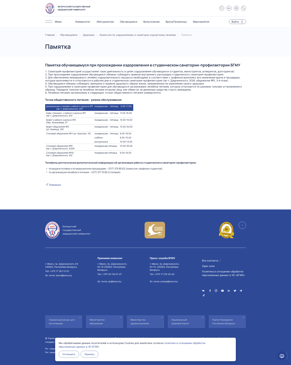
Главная (50, 34)
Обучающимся (128, 21)
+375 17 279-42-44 (164, 274)
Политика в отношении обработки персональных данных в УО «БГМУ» (223, 273)
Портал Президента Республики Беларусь (223, 321)
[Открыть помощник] (281, 355)
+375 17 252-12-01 (59, 271)
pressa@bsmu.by (169, 281)
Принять (89, 354)
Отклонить (68, 354)
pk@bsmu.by (114, 281)
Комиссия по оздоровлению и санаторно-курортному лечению (138, 34)
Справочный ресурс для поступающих (61, 321)
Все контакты (210, 260)
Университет (82, 21)
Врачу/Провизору (176, 21)
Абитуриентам (105, 21)
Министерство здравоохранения (139, 321)
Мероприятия (201, 21)
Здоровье (88, 34)
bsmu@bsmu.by (64, 275)
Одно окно (208, 266)
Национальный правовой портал (180, 321)
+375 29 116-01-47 (112, 274)
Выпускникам (151, 21)
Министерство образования (97, 321)
